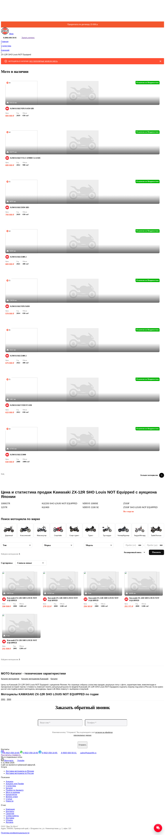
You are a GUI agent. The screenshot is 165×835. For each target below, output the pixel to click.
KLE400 (45, 507)
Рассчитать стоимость (11, 755)
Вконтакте (9, 761)
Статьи (9, 799)
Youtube (20, 761)
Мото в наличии (13, 792)
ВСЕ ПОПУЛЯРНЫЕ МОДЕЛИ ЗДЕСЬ (43, 61)
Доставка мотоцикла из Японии (20, 771)
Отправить (82, 745)
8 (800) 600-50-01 (69, 753)
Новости (9, 801)
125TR (4, 507)
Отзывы (9, 820)
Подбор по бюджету (15, 790)
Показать (156, 552)
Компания (10, 809)
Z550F (126, 504)
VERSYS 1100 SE (90, 507)
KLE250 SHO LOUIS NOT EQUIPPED (59, 504)
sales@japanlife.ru (88, 753)
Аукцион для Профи (15, 784)
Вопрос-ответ (12, 797)
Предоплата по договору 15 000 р (82, 24)
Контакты (10, 811)
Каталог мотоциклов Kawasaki (34, 679)
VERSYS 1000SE (90, 504)
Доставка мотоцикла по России (20, 773)
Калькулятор (11, 795)
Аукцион (9, 781)
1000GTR (5, 504)
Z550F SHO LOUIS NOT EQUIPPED (140, 507)
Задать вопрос (28, 38)
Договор (9, 822)
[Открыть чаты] (158, 828)
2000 (9, 699)
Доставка (10, 818)
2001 (3, 699)
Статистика (11, 786)
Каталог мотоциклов (10, 679)
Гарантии (10, 814)
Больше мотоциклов (149, 475)
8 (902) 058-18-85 (12, 753)
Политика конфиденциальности (15, 833)
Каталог (54, 679)
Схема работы (12, 816)
